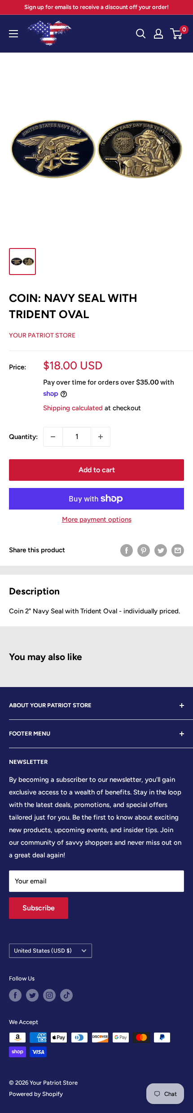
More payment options (97, 519)
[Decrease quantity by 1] (53, 436)
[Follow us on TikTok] (66, 995)
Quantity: (23, 437)
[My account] (158, 34)
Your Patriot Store (42, 335)
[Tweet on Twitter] (160, 550)
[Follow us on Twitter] (32, 995)
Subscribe (38, 908)
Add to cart (97, 470)
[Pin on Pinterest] (143, 550)
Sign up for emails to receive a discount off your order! (96, 7)
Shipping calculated (73, 408)
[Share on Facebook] (126, 550)
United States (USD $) (43, 950)
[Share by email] (177, 550)
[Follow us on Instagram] (49, 995)
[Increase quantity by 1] (100, 436)
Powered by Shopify (36, 1094)
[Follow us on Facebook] (15, 995)
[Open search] (141, 34)
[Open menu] (13, 33)
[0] (176, 33)
